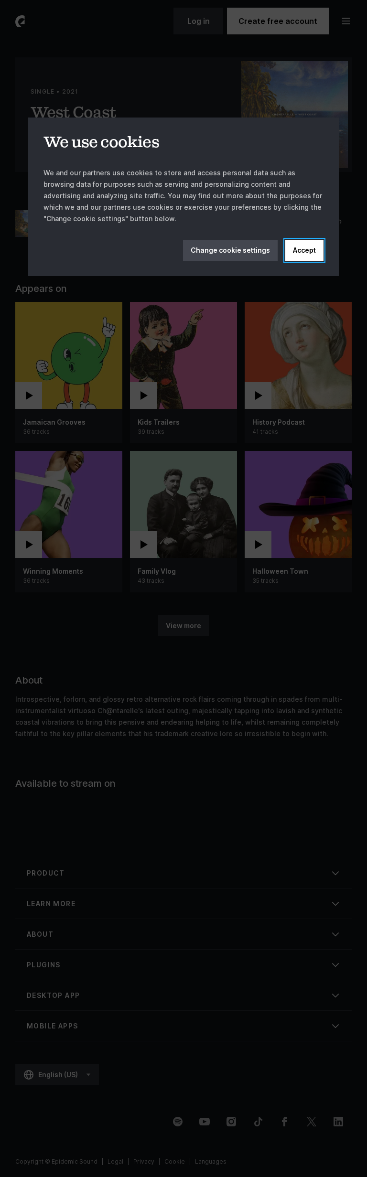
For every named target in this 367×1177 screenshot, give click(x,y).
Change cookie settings (230, 250)
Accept (304, 250)
